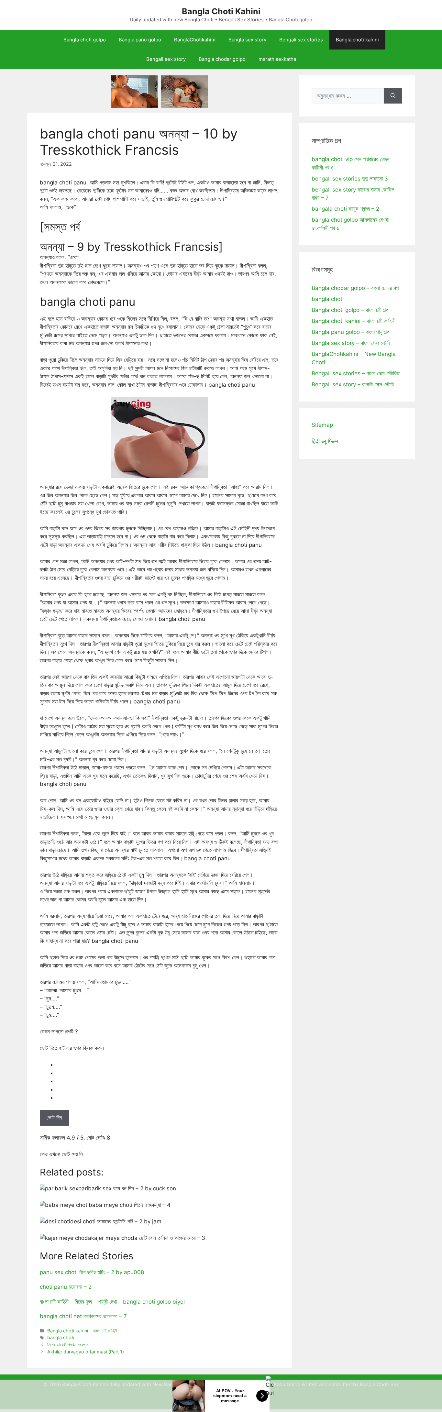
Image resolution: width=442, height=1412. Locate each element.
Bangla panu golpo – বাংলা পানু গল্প (350, 332)
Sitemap (322, 425)
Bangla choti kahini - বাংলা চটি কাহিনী (82, 1330)
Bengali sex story (166, 59)
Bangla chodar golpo (222, 59)
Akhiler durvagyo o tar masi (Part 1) (85, 1351)
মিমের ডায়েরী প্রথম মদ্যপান (67, 1344)
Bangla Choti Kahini (221, 11)
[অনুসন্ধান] (393, 96)
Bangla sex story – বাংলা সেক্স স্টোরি (351, 343)
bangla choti (60, 1337)
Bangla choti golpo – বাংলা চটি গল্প (350, 310)
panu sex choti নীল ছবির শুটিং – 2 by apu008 (92, 1272)
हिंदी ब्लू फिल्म (325, 441)
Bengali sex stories (301, 40)
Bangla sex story (247, 40)
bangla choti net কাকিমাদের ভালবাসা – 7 (83, 1316)
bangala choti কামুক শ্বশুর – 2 (345, 208)
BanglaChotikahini (194, 40)
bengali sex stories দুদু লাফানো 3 (350, 178)
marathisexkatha (277, 59)
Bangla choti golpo (84, 40)
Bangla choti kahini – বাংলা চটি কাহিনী (353, 321)
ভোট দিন (54, 1117)
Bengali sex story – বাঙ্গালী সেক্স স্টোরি (353, 384)
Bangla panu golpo (140, 40)
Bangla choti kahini (357, 40)
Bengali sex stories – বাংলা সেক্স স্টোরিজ (356, 373)
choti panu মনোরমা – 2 (66, 1287)
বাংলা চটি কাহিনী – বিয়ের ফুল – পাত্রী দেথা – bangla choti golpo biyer (112, 1301)
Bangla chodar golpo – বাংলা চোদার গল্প (355, 288)
